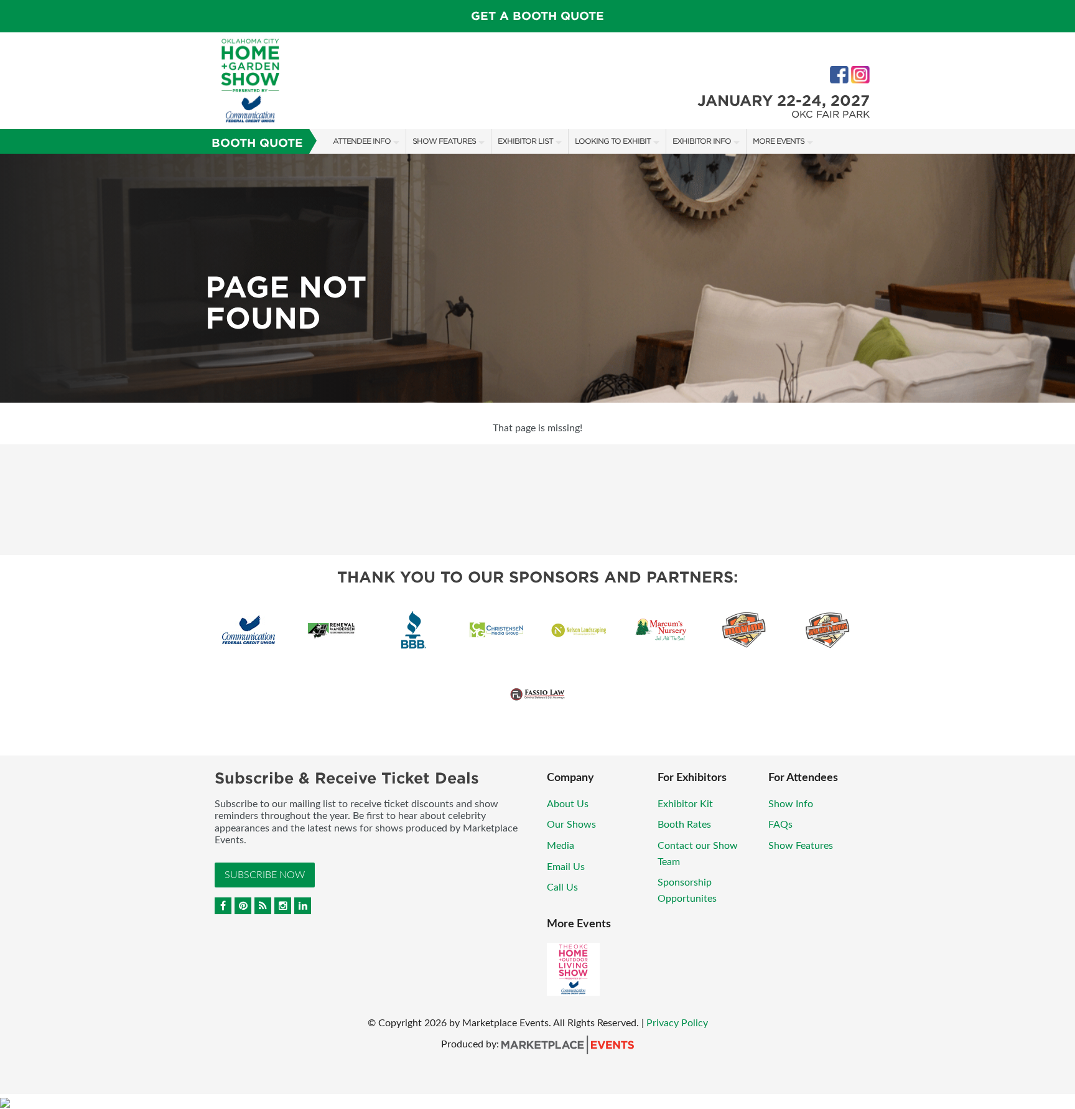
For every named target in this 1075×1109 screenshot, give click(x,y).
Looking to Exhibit (613, 141)
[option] (537, 278)
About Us (568, 804)
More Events (778, 141)
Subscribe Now (265, 875)
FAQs (780, 825)
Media (560, 846)
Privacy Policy (677, 1023)
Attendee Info (362, 141)
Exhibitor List (525, 141)
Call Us (562, 887)
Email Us (566, 867)
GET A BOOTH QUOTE (537, 15)
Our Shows (571, 825)
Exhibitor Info (701, 141)
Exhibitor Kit (685, 804)
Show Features (444, 141)
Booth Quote (257, 142)
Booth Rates (684, 825)
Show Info (790, 804)
